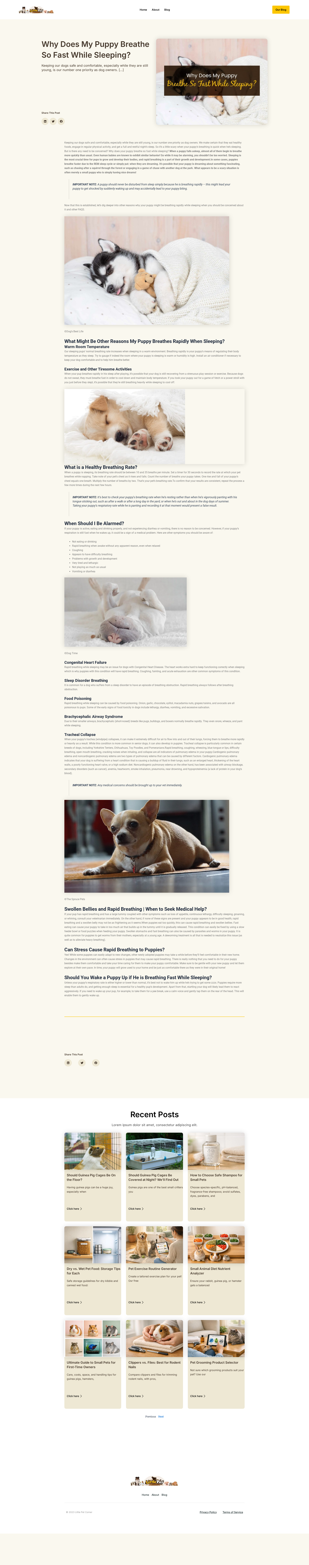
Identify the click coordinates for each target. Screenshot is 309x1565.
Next (161, 1416)
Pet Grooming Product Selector (214, 1362)
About (155, 9)
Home (143, 9)
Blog (167, 9)
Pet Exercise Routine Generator (152, 1269)
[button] (45, 121)
